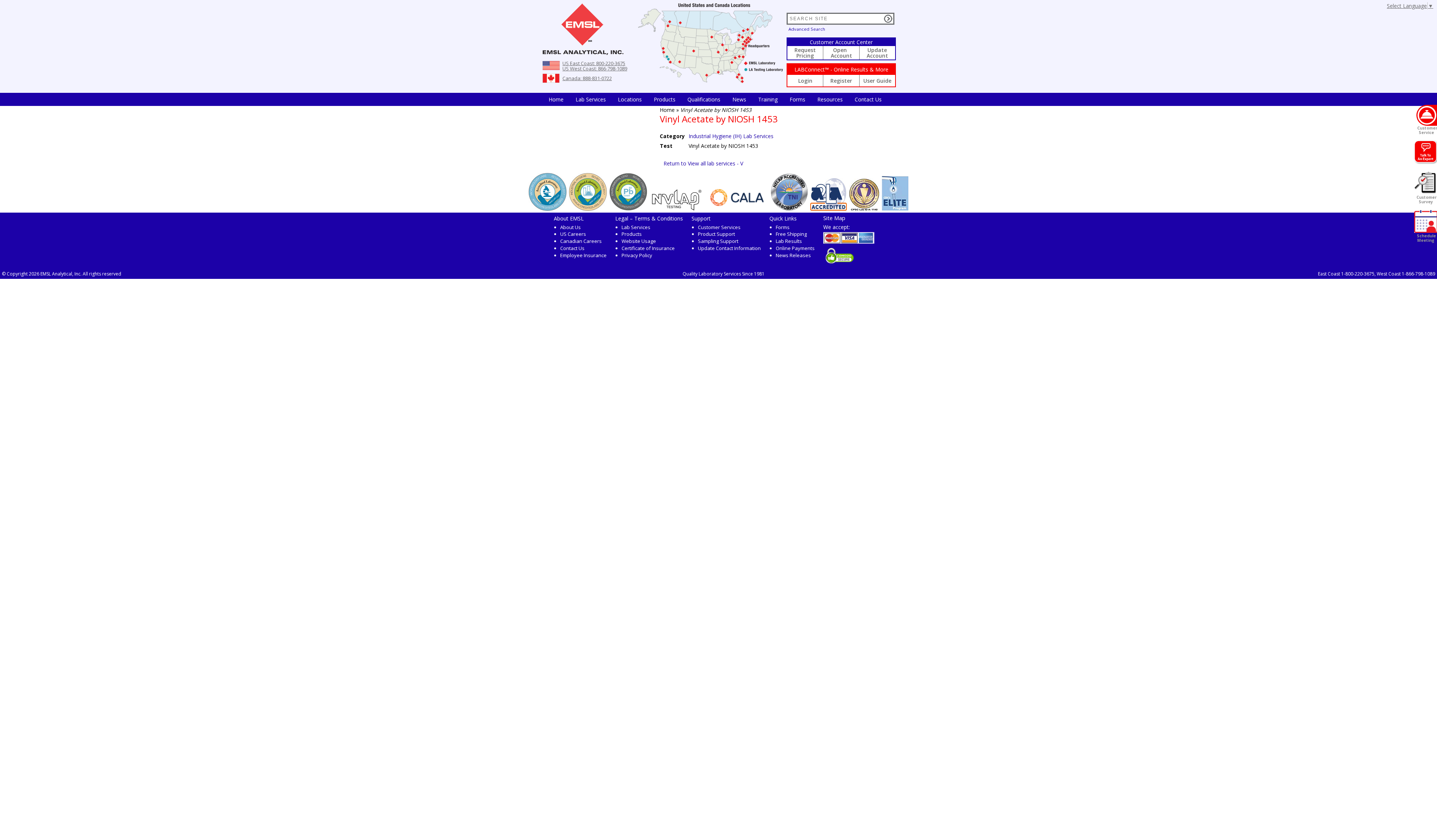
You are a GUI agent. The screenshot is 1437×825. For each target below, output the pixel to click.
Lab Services (636, 227)
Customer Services (719, 227)
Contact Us (868, 99)
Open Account (841, 52)
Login (805, 80)
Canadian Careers (581, 241)
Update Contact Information (729, 248)
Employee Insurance (583, 255)
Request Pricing (805, 52)
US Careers (573, 234)
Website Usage (639, 241)
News (739, 99)
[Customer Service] (1426, 115)
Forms (797, 99)
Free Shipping (791, 234)
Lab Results (789, 241)
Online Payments (795, 248)
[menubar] (715, 99)
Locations (630, 99)
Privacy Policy (637, 255)
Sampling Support (718, 241)
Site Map (834, 218)
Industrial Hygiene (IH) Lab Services (731, 136)
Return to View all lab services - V (703, 163)
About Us (570, 227)
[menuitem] (556, 99)
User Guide (877, 80)
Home (556, 99)
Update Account (877, 52)
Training (768, 99)
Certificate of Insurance (648, 248)
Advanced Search (806, 29)
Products (664, 99)
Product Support (716, 234)
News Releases (793, 255)
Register (841, 80)
